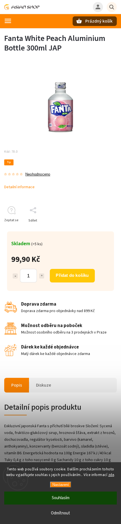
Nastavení (60, 485)
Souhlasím (61, 498)
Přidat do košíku (72, 275)
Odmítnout (60, 513)
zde (111, 474)
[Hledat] (112, 7)
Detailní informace (19, 187)
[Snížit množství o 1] (15, 276)
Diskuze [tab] (43, 385)
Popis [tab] (16, 385)
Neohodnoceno (37, 174)
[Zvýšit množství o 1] (41, 276)
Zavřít (99, 230)
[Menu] (8, 21)
